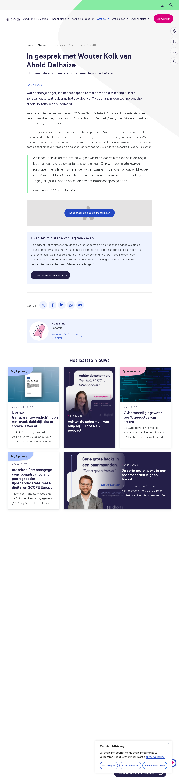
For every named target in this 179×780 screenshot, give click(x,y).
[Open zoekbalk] (171, 5)
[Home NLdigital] (13, 18)
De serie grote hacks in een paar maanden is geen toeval (144, 475)
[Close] (168, 743)
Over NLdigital (139, 18)
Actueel (101, 18)
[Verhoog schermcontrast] (174, 51)
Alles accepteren (155, 765)
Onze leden (118, 18)
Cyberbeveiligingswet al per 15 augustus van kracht (143, 417)
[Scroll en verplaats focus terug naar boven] (172, 763)
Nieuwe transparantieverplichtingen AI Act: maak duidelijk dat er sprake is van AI (37, 419)
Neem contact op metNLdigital (65, 335)
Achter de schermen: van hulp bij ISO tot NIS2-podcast (88, 426)
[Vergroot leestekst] (174, 41)
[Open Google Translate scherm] (174, 61)
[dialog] (133, 757)
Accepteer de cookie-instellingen (89, 213)
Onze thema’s (58, 18)
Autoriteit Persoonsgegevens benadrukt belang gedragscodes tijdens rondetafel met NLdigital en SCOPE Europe (33, 478)
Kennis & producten (83, 18)
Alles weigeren (130, 765)
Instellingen (109, 765)
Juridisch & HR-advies (35, 18)
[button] (174, 31)
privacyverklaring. (155, 756)
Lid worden (163, 19)
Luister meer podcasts (49, 275)
